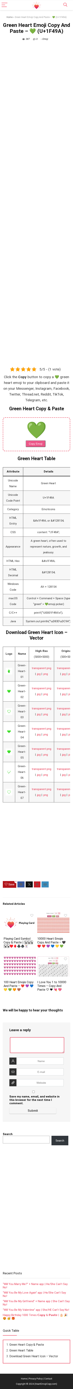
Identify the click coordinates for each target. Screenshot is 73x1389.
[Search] (65, 5)
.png (45, 674)
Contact (48, 1378)
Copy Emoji (35, 443)
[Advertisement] (36, 199)
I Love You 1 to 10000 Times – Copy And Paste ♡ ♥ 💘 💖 (51, 985)
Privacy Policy (35, 1378)
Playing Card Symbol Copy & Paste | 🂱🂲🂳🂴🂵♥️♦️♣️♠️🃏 (18, 942)
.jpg (38, 674)
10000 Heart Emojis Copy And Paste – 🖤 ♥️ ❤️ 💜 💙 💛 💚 (51, 942)
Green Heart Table (21, 1350)
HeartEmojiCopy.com (45, 1384)
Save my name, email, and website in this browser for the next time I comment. (34, 1100)
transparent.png (41, 668)
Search (8, 1134)
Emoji (45, 39)
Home (10, 17)
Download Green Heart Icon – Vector (33, 1356)
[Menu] (4, 5)
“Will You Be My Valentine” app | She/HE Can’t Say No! (36, 1310)
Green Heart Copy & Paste (26, 1344)
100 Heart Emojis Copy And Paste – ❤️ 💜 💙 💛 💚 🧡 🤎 (19, 985)
